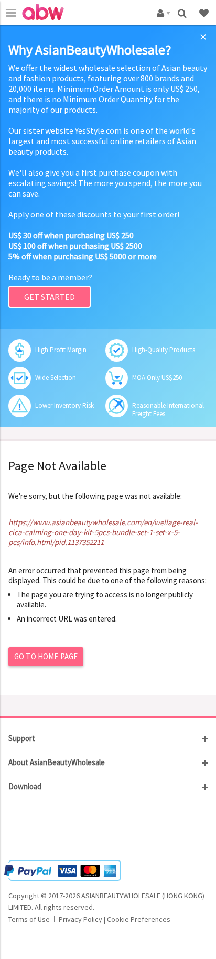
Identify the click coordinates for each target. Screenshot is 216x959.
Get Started (49, 296)
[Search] (183, 12)
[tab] (108, 738)
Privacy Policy (80, 919)
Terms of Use (29, 919)
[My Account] (161, 12)
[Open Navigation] (11, 12)
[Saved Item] (205, 12)
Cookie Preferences (138, 919)
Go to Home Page (46, 656)
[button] (39, 828)
